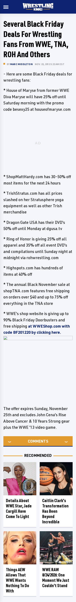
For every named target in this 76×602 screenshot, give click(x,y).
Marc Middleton (21, 64)
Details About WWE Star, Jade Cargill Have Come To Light (19, 508)
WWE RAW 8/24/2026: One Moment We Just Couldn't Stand (55, 577)
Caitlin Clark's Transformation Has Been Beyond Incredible (55, 511)
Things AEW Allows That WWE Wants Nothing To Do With (17, 580)
